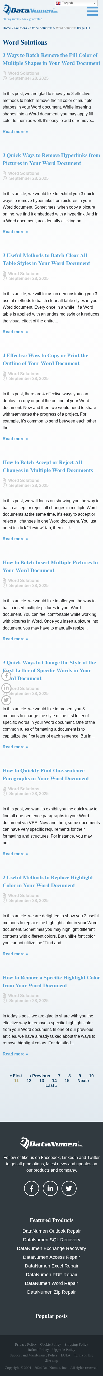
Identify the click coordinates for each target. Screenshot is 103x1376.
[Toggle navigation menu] (92, 11)
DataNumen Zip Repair (51, 1292)
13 (41, 1080)
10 (91, 1076)
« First (16, 1076)
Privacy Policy (26, 1344)
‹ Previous (40, 1076)
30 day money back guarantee (22, 18)
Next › (83, 1080)
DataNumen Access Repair (51, 1257)
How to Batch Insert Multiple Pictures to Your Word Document (50, 566)
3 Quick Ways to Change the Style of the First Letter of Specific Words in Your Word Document (49, 670)
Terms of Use (83, 1354)
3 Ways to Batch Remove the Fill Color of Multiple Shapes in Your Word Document (51, 59)
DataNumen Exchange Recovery (51, 1248)
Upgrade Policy (63, 1349)
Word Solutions (23, 73)
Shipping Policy (76, 1344)
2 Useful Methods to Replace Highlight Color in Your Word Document (48, 881)
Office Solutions (41, 27)
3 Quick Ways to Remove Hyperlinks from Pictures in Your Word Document (51, 159)
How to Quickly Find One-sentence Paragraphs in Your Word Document (46, 774)
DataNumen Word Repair (51, 1283)
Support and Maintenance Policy (34, 1354)
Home (7, 27)
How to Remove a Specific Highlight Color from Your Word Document (51, 981)
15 (67, 1080)
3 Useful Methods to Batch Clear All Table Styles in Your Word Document (46, 259)
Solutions (20, 27)
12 (29, 1080)
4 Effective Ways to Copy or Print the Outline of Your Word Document (45, 359)
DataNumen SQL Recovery (51, 1239)
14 (54, 1080)
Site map (51, 1360)
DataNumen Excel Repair (51, 1266)
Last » (51, 1085)
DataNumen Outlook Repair (51, 1231)
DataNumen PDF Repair (51, 1274)
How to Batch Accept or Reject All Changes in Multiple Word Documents (48, 466)
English (66, 3)
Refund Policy (38, 1349)
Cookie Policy (50, 1344)
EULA (66, 1354)
